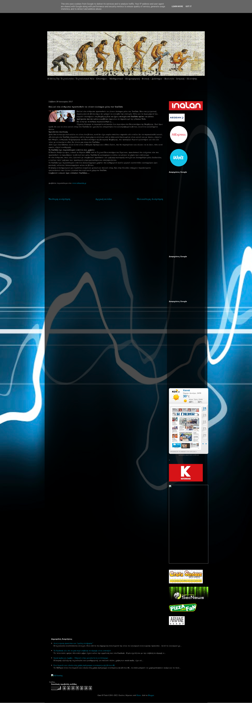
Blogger (151, 695)
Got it (189, 6)
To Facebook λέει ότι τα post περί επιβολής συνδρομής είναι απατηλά (82, 650)
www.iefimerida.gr (79, 183)
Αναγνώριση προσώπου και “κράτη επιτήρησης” (73, 643)
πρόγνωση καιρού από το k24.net (188, 455)
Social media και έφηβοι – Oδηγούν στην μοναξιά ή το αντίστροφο (81, 658)
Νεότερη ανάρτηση (59, 199)
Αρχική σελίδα (103, 199)
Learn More (177, 6)
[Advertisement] (133, 21)
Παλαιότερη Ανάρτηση (150, 199)
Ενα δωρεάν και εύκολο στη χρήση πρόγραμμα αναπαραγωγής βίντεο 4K (84, 665)
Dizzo (138, 695)
